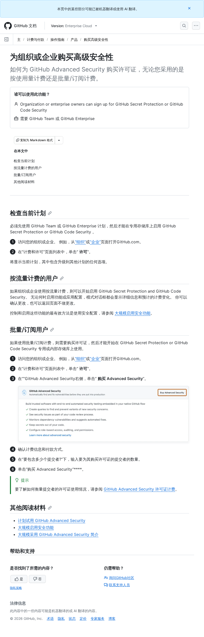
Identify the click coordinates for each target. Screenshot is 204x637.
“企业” (95, 241)
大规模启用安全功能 (133, 313)
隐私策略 (16, 588)
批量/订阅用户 (29, 329)
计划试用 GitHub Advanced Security (51, 520)
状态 (72, 618)
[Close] (190, 8)
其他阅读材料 (28, 507)
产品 (74, 39)
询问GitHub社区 (121, 577)
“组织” (80, 241)
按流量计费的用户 (34, 278)
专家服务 (97, 618)
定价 (83, 618)
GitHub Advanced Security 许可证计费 (139, 489)
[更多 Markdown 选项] (59, 140)
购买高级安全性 (96, 39)
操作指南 (57, 39)
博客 (111, 618)
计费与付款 (35, 39)
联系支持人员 (119, 585)
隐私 (61, 618)
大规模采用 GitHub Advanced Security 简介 (58, 534)
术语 (50, 618)
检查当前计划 (28, 213)
